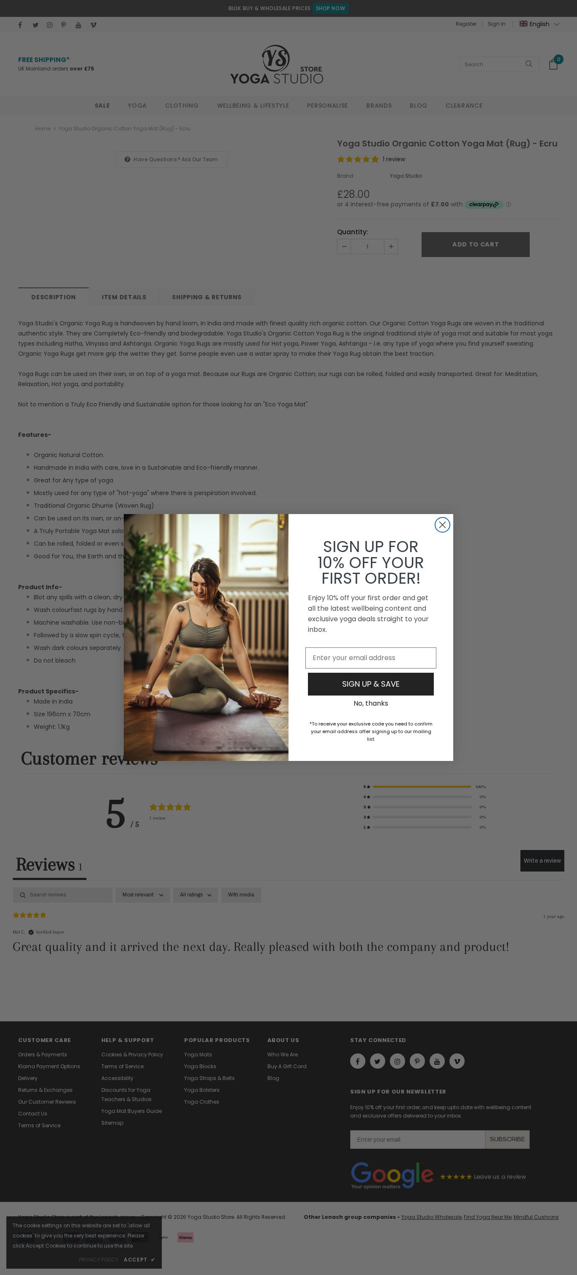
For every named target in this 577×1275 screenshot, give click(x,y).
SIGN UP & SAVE (371, 684)
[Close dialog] (442, 524)
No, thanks (371, 703)
